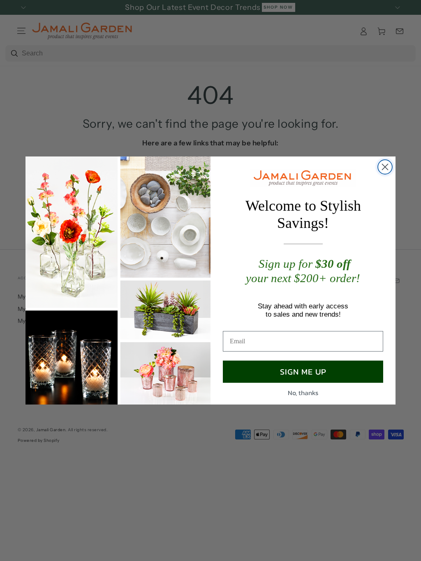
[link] (303, 178)
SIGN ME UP (303, 372)
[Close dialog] (385, 167)
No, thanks (303, 393)
